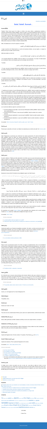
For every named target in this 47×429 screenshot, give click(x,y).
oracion (31, 400)
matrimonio (11, 400)
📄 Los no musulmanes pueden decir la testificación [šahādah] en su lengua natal (17, 390)
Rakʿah (16, 344)
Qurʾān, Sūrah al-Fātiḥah (9, 350)
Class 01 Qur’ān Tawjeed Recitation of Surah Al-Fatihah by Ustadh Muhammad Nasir (25, 358)
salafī (23, 122)
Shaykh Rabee (31, 405)
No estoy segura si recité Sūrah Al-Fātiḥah (12, 352)
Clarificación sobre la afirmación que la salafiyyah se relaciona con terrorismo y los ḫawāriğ (22, 221)
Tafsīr (11, 344)
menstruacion (16, 400)
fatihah (33, 398)
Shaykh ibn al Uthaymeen (20, 405)
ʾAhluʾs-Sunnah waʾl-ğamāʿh (13, 122)
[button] (23, 14)
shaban (39, 403)
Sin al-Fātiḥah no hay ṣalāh (9, 351)
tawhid (21, 407)
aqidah (9, 398)
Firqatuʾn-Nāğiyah (34, 160)
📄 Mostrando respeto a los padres (8, 392)
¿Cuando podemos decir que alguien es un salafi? (14, 220)
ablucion (5, 398)
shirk (14, 407)
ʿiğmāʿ (2, 166)
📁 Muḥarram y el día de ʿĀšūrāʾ (8, 380)
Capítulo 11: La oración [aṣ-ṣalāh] (10, 354)
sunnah (17, 407)
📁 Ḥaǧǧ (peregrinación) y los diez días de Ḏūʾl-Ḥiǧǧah (12, 378)
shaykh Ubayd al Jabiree (9, 407)
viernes (31, 407)
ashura (13, 398)
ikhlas (38, 398)
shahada (41, 403)
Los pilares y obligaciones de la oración (12, 355)
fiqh (35, 398)
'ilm (2, 398)
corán (22, 398)
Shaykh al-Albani (8, 405)
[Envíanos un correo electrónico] (23, 0)
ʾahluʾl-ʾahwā (30, 122)
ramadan (4, 402)
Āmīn (20, 344)
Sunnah (41, 129)
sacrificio (27, 403)
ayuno (16, 398)
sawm (36, 403)
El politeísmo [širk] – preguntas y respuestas (13, 268)
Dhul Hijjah (27, 398)
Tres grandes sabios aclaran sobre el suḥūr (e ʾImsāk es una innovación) (18, 284)
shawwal (2, 405)
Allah (7, 398)
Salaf (8, 211)
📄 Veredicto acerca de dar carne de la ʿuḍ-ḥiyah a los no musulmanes (15, 389)
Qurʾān (37, 334)
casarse (20, 398)
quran (37, 400)
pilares (35, 400)
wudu (34, 407)
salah (30, 403)
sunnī (26, 122)
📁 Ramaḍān (4, 377)
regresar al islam (14, 403)
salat (33, 403)
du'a (31, 398)
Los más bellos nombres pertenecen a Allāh (13, 238)
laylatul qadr (6, 400)
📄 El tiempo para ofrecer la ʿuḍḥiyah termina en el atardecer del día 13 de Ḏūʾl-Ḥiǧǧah (18, 387)
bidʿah (20, 122)
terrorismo (26, 407)
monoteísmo (21, 400)
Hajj (37, 398)
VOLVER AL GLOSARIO (41, 21)
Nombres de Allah (25, 400)
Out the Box (25, 425)
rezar (20, 403)
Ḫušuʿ (8, 344)
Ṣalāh (13, 344)
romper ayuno (23, 403)
